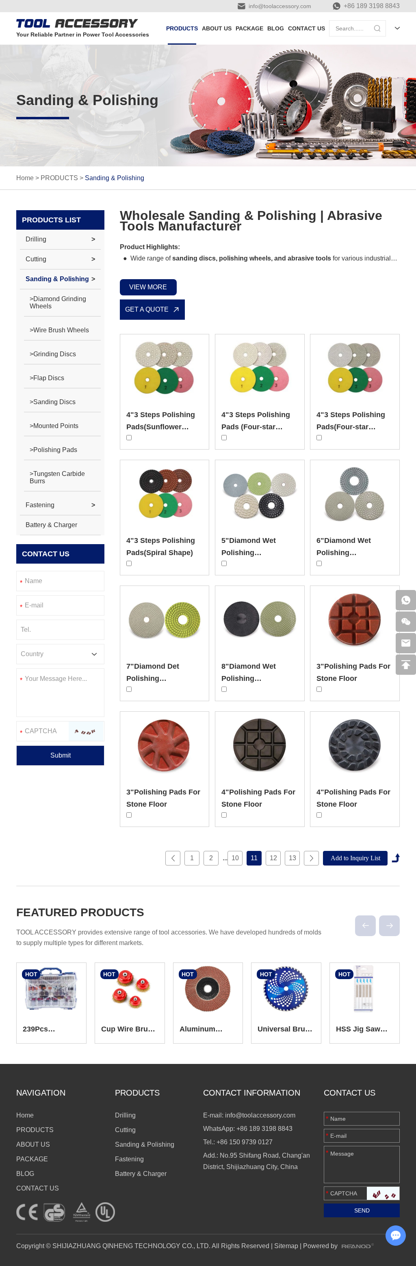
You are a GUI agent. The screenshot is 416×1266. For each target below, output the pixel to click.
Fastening (40, 505)
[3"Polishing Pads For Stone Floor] (354, 619)
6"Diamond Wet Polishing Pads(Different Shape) (354, 552)
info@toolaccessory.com (280, 6)
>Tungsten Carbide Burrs (57, 477)
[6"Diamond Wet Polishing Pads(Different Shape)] (354, 493)
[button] (365, 925)
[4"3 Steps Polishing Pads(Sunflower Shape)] (164, 367)
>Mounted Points (54, 425)
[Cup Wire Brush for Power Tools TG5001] (130, 989)
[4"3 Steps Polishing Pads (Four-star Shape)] (259, 367)
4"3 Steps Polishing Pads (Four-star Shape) (255, 427)
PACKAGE (249, 28)
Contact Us (349, 1092)
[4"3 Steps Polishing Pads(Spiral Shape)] (164, 493)
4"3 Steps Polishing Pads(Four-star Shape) (350, 427)
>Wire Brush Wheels (59, 330)
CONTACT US (306, 28)
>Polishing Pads (53, 449)
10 (235, 858)
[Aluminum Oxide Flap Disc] (208, 989)
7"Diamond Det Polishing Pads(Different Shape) (164, 678)
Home (25, 177)
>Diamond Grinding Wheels (58, 302)
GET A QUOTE (147, 309)
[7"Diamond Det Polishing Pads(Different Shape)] (164, 619)
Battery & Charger (51, 524)
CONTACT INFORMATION (251, 1092)
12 (273, 858)
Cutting (36, 259)
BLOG (275, 28)
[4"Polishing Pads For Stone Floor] (259, 745)
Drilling (36, 239)
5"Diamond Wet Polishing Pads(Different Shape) (259, 552)
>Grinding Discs (53, 354)
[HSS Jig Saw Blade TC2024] (364, 989)
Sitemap (286, 1245)
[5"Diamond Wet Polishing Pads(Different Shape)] (259, 493)
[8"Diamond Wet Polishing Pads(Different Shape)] (259, 619)
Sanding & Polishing (57, 279)
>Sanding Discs (53, 401)
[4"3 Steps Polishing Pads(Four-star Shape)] (354, 367)
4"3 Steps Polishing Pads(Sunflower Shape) (160, 427)
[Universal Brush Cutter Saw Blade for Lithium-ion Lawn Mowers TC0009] (286, 989)
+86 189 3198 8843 (372, 5)
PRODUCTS (182, 28)
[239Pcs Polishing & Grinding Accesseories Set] (51, 989)
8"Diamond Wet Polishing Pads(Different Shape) (259, 678)
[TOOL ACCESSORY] (77, 23)
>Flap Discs (47, 378)
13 (292, 858)
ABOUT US (217, 28)
